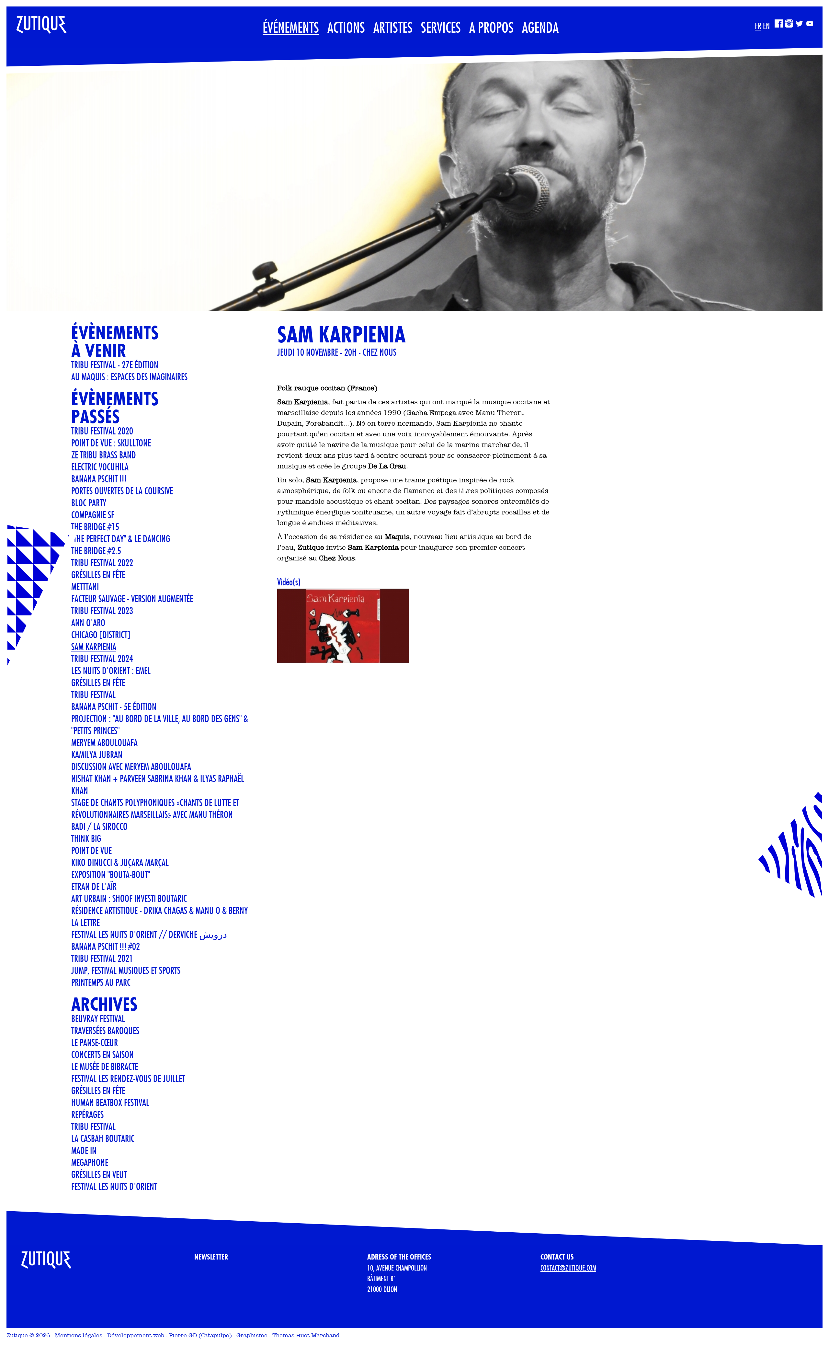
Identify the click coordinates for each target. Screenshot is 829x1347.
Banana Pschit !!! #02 (105, 946)
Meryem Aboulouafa (104, 742)
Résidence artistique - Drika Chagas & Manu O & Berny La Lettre (159, 916)
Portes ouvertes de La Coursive (122, 490)
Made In (84, 1150)
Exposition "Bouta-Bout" (110, 874)
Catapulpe (215, 1335)
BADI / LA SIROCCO (99, 826)
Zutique (17, 1335)
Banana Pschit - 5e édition (113, 706)
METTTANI (85, 586)
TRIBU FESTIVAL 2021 (102, 958)
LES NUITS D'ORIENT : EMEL (111, 670)
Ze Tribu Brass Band (103, 454)
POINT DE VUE (91, 850)
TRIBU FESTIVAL (93, 694)
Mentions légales (78, 1335)
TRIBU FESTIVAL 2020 (102, 430)
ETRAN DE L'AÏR (94, 886)
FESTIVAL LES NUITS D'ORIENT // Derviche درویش (149, 934)
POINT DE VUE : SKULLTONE (111, 442)
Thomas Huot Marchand (306, 1335)
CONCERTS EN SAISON (102, 1054)
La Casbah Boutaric (102, 1138)
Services (441, 27)
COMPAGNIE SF (92, 514)
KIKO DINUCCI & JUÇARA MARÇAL (120, 862)
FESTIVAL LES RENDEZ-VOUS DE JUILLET (128, 1078)
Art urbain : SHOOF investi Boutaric (129, 898)
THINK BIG (86, 838)
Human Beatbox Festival (110, 1102)
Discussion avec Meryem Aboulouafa (131, 766)
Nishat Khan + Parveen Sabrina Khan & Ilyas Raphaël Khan (157, 784)
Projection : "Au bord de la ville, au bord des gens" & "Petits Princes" (159, 724)
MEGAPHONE (89, 1162)
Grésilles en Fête (98, 574)
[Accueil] (36, 21)
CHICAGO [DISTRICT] (100, 634)
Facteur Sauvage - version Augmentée (132, 598)
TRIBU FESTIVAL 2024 (102, 658)
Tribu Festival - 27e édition (114, 364)
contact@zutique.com (568, 1267)
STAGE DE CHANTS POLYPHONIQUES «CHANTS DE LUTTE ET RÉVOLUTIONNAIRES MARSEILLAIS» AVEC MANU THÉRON (155, 808)
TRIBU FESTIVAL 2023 (102, 610)
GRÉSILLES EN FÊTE (98, 682)
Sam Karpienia (93, 646)
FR (758, 25)
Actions (346, 27)
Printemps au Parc (101, 982)
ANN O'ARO (88, 622)
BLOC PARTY (88, 502)
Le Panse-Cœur (94, 1042)
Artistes (393, 27)
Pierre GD (183, 1335)
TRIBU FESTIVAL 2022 (102, 562)
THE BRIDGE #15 (95, 526)
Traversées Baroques (105, 1030)
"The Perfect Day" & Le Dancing (120, 538)
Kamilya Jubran (96, 754)
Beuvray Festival (98, 1018)
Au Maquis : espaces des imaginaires (129, 376)
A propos (491, 27)
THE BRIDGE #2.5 (96, 550)
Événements (291, 27)
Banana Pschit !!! (98, 478)
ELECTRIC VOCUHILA (100, 466)
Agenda (540, 27)
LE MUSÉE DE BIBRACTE (104, 1066)
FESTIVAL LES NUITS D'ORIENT (114, 1186)
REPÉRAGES (87, 1114)
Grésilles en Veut (99, 1174)
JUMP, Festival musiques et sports (125, 970)
